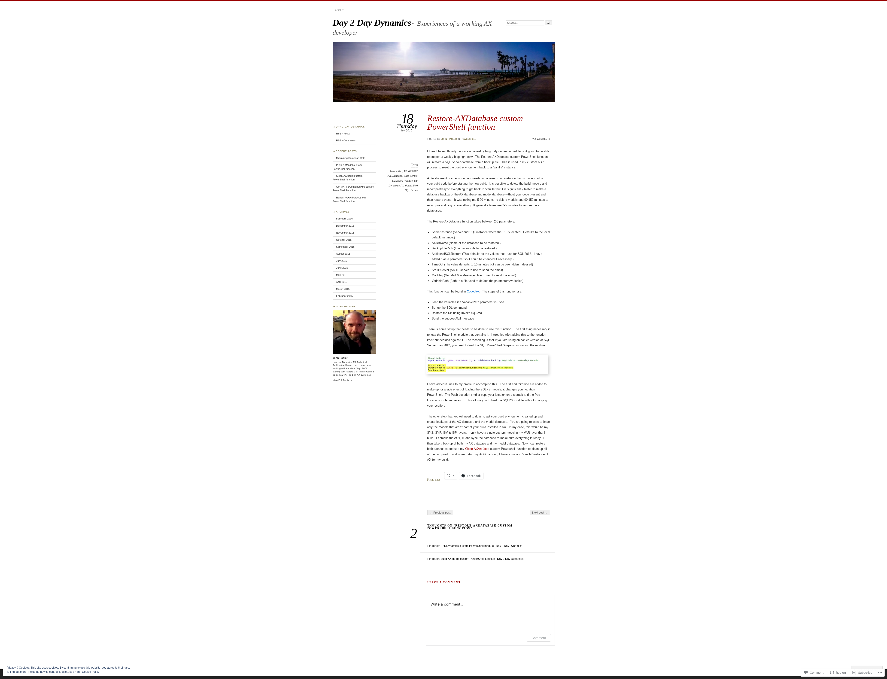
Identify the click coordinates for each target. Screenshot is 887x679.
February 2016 (344, 218)
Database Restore (402, 180)
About (339, 10)
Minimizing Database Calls (350, 158)
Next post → (539, 512)
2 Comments (542, 138)
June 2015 (342, 267)
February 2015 (344, 296)
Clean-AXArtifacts (477, 449)
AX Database (395, 175)
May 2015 (341, 275)
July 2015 (341, 260)
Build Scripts (411, 175)
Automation (396, 171)
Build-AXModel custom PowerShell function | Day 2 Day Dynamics (481, 558)
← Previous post (440, 512)
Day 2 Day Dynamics (372, 22)
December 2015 (345, 225)
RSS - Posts (343, 133)
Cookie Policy (90, 671)
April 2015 (341, 281)
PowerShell (411, 185)
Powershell (468, 138)
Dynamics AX (396, 185)
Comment (539, 638)
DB (416, 180)
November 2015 (345, 232)
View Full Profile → (342, 380)
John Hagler (449, 138)
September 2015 (345, 246)
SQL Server (411, 190)
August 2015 (343, 253)
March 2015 (342, 289)
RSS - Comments (346, 140)
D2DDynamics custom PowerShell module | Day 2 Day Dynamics (481, 546)
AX (405, 171)
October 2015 (344, 239)
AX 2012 (413, 171)
